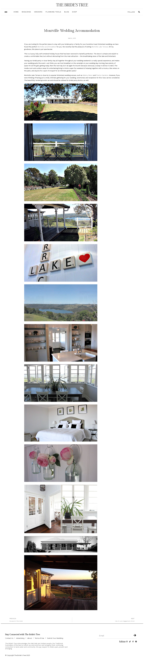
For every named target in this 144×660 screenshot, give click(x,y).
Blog (66, 12)
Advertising (20, 638)
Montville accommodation (46, 47)
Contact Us (9, 638)
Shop (74, 12)
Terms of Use (39, 638)
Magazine (26, 12)
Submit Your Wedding (55, 638)
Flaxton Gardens (102, 75)
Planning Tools (53, 12)
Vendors (38, 12)
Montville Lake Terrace (100, 47)
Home (16, 12)
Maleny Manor (88, 75)
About (29, 638)
